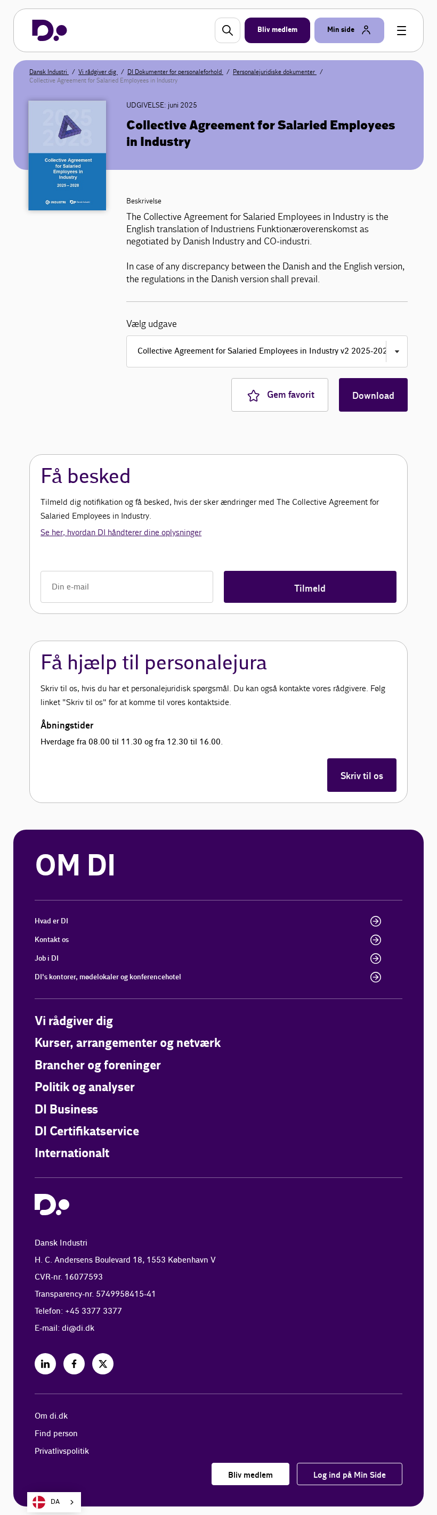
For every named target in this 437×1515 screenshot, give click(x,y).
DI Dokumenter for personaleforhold (175, 72)
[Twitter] (103, 1363)
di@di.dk (78, 1328)
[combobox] (54, 1502)
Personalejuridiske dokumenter (275, 72)
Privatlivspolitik (62, 1451)
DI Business (66, 1110)
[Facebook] (74, 1363)
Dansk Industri (49, 72)
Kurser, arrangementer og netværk (128, 1043)
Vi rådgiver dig (98, 72)
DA (55, 1502)
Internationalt (72, 1153)
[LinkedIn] (45, 1363)
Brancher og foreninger (98, 1066)
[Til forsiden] (49, 30)
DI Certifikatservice (87, 1132)
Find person (56, 1434)
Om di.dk (51, 1416)
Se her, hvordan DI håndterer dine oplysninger (121, 532)
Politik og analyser (85, 1087)
